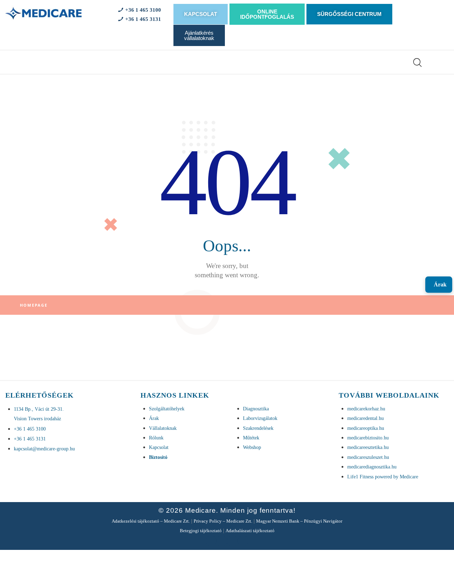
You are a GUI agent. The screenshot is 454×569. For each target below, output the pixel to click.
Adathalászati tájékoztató (250, 530)
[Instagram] (243, 541)
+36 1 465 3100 (141, 10)
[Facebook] (211, 541)
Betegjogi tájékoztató (201, 530)
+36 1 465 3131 (141, 19)
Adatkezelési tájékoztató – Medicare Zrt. (151, 521)
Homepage (34, 305)
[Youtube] (221, 541)
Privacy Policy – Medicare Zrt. (223, 521)
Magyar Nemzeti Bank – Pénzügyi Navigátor (299, 521)
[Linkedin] (232, 541)
